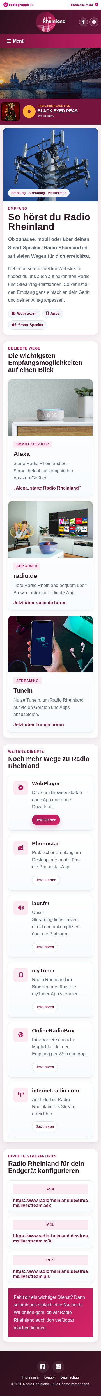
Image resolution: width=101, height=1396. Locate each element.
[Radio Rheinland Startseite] (50, 22)
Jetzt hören (45, 947)
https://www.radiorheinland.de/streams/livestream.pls (50, 1274)
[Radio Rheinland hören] (29, 112)
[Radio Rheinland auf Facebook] (83, 21)
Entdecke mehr (82, 4)
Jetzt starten (46, 820)
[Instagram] (58, 1367)
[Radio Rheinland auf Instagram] (93, 21)
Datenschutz (69, 1377)
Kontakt (49, 1377)
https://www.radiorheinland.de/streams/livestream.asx (50, 1203)
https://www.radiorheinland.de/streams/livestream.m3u (50, 1238)
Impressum (30, 1377)
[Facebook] (43, 1367)
